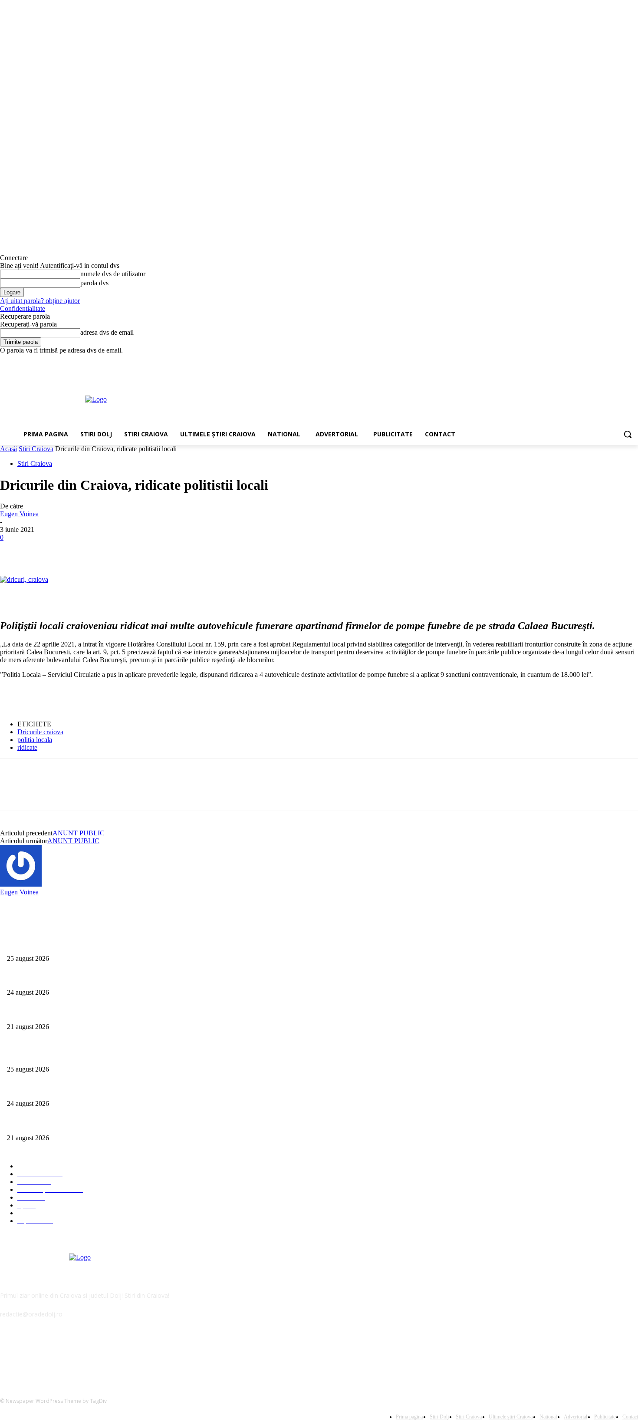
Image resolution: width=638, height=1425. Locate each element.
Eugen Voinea (19, 514)
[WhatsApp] (108, 550)
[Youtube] (633, 361)
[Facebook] (585, 361)
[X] (609, 361)
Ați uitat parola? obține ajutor (40, 300)
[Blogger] (9, 1353)
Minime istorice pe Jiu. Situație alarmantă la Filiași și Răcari (81, 1012)
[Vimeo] (621, 361)
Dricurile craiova (40, 732)
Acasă (8, 448)
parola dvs (94, 283)
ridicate (27, 747)
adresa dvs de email (107, 332)
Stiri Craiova (36, 448)
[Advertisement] (349, 398)
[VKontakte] (98, 1353)
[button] (627, 434)
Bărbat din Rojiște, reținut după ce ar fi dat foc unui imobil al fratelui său (97, 944)
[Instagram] (597, 361)
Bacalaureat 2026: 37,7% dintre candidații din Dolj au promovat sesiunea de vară (106, 978)
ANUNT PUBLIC (79, 833)
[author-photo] (21, 884)
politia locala (34, 739)
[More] (140, 550)
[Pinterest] (76, 550)
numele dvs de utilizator (112, 273)
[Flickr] (53, 1353)
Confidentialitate (22, 308)
